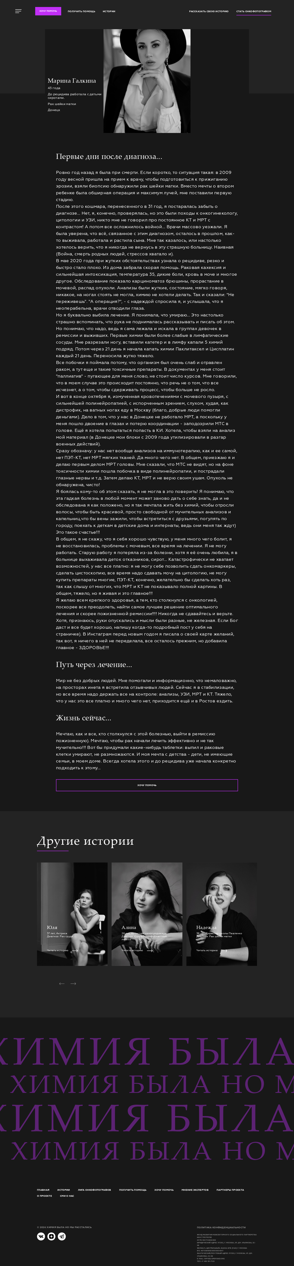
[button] (62, 983)
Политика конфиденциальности (221, 1227)
